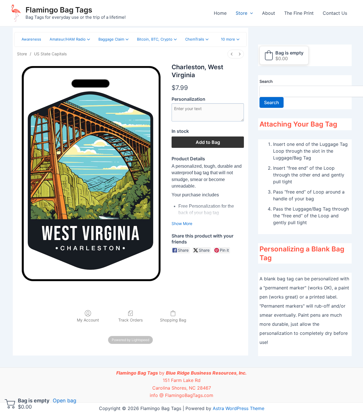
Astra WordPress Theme (238, 408)
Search (266, 81)
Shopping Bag (173, 320)
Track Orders (130, 320)
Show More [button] (182, 223)
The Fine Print (299, 13)
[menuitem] (232, 54)
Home (220, 13)
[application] (250, 13)
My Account (88, 320)
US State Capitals (50, 53)
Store (241, 13)
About (268, 13)
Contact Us (335, 13)
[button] (230, 39)
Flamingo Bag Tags (59, 9)
